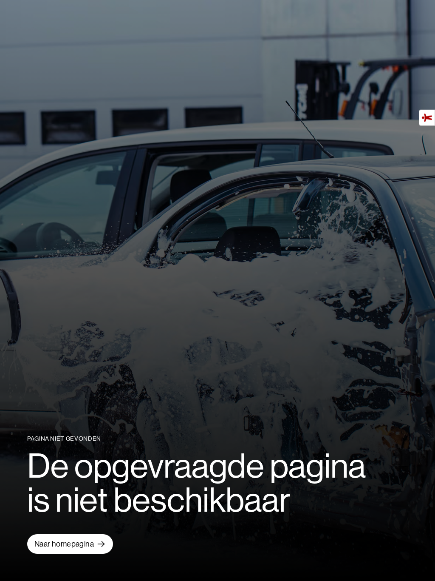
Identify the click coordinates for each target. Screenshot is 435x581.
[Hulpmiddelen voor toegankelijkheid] (427, 117)
